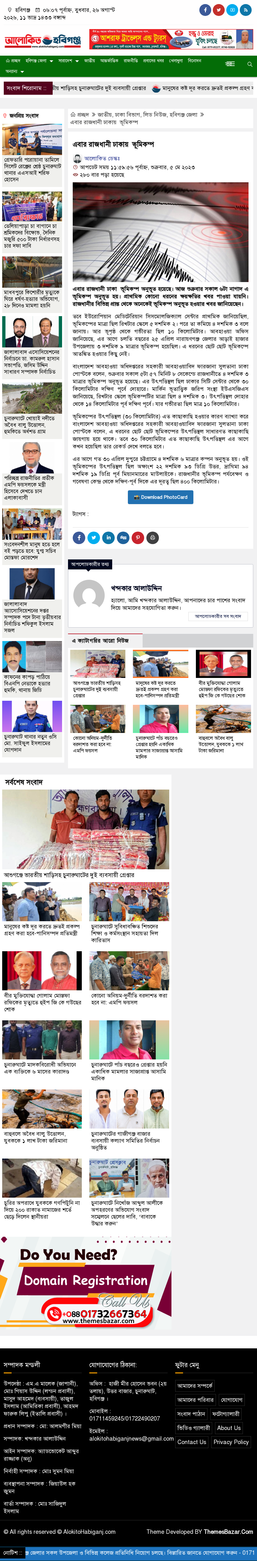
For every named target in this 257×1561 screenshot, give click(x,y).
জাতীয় (89, 60)
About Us (229, 1428)
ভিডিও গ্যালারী (193, 1428)
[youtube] (232, 10)
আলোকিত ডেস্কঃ (101, 158)
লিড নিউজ (154, 114)
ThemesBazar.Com (228, 1531)
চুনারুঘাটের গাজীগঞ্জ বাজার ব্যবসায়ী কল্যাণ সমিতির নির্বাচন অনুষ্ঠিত (125, 1140)
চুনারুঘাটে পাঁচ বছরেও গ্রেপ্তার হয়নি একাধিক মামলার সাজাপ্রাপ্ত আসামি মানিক (159, 747)
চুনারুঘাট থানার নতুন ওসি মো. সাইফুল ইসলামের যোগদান (30, 743)
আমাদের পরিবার (195, 1400)
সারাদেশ (65, 60)
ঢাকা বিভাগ (127, 114)
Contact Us (191, 1442)
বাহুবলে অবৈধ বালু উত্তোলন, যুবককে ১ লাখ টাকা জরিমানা (221, 744)
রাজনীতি (131, 60)
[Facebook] (79, 538)
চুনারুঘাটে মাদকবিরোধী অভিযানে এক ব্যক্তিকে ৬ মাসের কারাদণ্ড (40, 1068)
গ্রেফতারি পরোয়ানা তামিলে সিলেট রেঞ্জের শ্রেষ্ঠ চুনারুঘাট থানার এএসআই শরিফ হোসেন (32, 170)
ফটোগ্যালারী (225, 1414)
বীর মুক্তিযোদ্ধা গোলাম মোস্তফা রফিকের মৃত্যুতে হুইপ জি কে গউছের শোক (222, 689)
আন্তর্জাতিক (109, 60)
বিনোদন (194, 60)
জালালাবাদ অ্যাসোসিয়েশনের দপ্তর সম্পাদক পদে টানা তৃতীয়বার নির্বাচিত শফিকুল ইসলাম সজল (32, 617)
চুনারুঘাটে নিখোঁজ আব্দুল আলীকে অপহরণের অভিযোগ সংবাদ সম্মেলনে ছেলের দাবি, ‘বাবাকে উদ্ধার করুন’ (127, 1213)
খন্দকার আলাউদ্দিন (136, 588)
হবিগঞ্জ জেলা (36, 60)
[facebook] (205, 10)
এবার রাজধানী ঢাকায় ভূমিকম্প (104, 122)
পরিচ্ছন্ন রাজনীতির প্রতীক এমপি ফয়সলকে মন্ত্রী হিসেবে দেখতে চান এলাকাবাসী (29, 488)
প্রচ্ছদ (15, 60)
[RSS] (246, 10)
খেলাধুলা (176, 60)
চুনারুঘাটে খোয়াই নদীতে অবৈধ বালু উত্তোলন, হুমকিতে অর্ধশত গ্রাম (29, 425)
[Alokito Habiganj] (43, 38)
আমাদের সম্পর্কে (194, 1385)
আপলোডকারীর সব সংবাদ (218, 616)
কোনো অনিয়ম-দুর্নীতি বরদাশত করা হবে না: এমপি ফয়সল (92, 744)
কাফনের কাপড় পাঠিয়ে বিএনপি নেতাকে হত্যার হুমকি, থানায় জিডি (27, 684)
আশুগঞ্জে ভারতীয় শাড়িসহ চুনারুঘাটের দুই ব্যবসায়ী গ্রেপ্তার (97, 689)
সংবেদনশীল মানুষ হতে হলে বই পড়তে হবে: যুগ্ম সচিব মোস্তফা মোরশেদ (32, 551)
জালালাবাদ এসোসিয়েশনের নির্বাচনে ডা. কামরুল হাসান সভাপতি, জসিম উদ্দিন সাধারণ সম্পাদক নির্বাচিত (32, 362)
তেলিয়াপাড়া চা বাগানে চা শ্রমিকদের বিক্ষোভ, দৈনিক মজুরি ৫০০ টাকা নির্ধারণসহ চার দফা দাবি (32, 236)
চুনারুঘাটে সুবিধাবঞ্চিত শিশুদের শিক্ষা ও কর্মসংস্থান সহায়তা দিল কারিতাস (124, 933)
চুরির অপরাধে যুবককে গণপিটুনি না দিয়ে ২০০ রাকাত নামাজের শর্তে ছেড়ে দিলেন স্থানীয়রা (42, 1210)
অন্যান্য (11, 71)
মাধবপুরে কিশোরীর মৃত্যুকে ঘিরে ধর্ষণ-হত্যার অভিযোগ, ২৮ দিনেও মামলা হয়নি (32, 299)
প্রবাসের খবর (153, 60)
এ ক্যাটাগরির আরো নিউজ (100, 641)
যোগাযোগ (232, 1400)
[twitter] (219, 10)
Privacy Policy (231, 1442)
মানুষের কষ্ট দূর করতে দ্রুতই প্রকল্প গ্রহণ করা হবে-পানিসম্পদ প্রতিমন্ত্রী (157, 689)
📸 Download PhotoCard (160, 497)
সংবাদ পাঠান (191, 1414)
